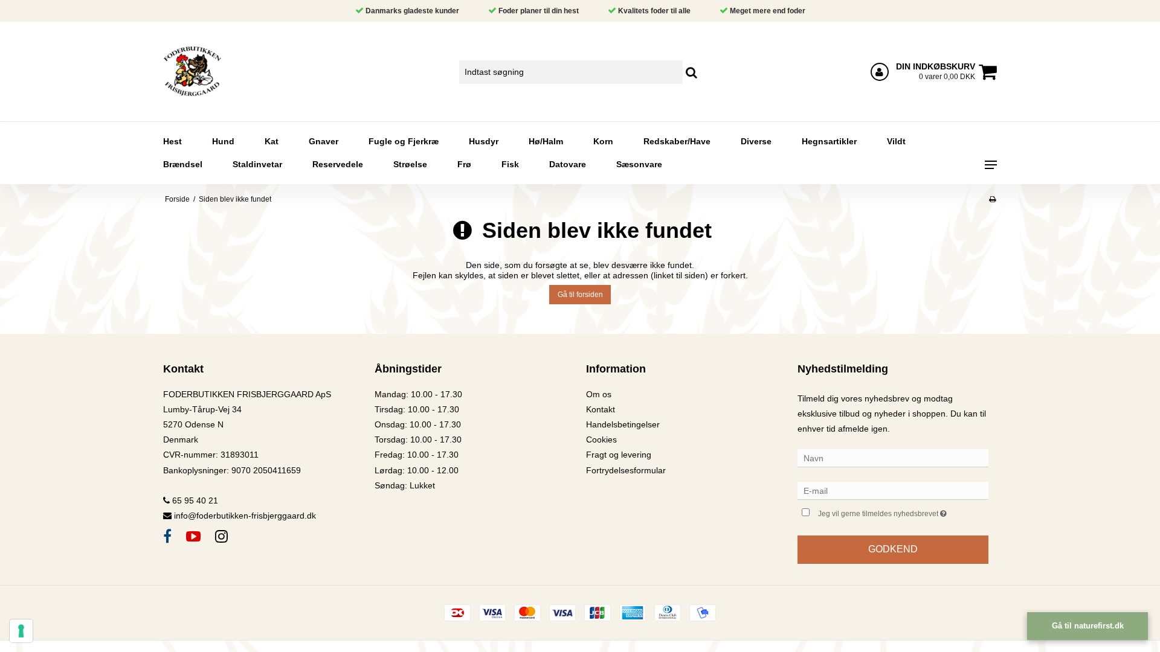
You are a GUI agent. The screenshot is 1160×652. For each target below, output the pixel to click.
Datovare (567, 164)
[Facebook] (167, 536)
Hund (223, 141)
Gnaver (323, 141)
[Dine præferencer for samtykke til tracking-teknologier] (21, 630)
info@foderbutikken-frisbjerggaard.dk (245, 515)
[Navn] (893, 457)
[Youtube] (193, 536)
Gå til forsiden (580, 294)
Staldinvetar (257, 164)
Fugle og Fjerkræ (404, 141)
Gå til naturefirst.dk (1088, 625)
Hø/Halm (546, 141)
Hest (172, 141)
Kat (272, 141)
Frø (464, 164)
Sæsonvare (639, 164)
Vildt (896, 141)
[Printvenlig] (992, 199)
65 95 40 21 (194, 500)
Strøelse (410, 164)
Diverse (756, 141)
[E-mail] (893, 490)
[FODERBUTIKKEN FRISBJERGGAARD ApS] (227, 71)
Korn (603, 141)
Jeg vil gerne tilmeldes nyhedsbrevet (903, 511)
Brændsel (182, 164)
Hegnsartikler (829, 141)
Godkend (893, 549)
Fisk (510, 164)
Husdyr (483, 141)
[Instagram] (221, 536)
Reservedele (337, 164)
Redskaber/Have (676, 141)
